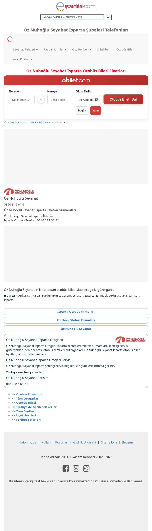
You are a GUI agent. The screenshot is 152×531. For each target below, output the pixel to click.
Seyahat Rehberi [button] (24, 49)
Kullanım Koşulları (54, 442)
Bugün (82, 110)
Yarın (95, 110)
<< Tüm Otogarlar (25, 398)
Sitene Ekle (109, 442)
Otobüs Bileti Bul (123, 99)
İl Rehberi (103, 49)
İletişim (127, 442)
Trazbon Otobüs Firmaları (76, 320)
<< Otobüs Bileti (24, 402)
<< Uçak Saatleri (24, 415)
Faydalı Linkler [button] (54, 49)
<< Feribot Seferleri (26, 420)
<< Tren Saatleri (23, 411)
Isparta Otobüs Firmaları (76, 311)
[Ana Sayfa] (5, 122)
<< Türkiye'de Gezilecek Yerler (34, 407)
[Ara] (108, 17)
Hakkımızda (27, 442)
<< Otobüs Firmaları (27, 394)
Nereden (15, 91)
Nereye (52, 91)
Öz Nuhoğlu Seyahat (42, 122)
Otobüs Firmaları (19, 122)
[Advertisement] (76, 156)
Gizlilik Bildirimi (84, 442)
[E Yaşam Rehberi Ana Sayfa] (76, 6)
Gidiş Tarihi (83, 91)
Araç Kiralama (22, 59)
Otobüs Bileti (125, 49)
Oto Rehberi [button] (80, 49)
